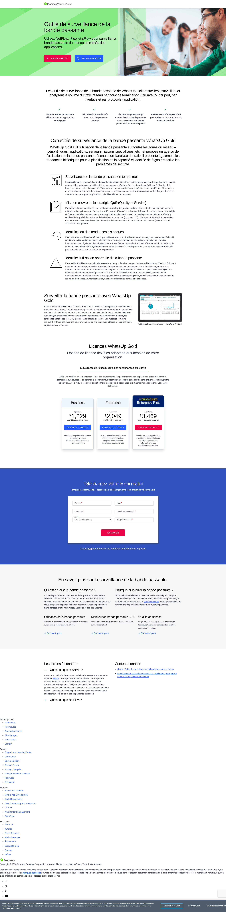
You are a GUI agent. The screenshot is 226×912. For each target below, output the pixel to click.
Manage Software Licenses (17, 773)
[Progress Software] (7, 861)
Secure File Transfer (14, 790)
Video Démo (10, 739)
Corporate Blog (12, 846)
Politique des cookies (11, 908)
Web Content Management (17, 812)
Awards (8, 829)
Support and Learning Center (18, 752)
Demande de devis (13, 731)
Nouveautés (10, 727)
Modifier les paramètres (215, 906)
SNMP (56, 678)
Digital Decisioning (13, 799)
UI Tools (8, 807)
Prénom (78, 503)
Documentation (12, 761)
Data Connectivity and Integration (20, 803)
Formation (9, 782)
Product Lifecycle (13, 769)
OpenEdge (9, 816)
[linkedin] (6, 892)
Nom (119, 503)
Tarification (10, 722)
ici (89, 548)
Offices (8, 854)
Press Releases (12, 833)
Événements (10, 841)
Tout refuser (194, 906)
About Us (9, 824)
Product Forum (12, 765)
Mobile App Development (16, 795)
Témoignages (11, 735)
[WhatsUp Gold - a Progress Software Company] (113, 4)
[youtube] (6, 896)
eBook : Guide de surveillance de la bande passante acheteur (145, 669)
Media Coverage (12, 837)
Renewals (9, 778)
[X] (6, 887)
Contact (8, 744)
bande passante (151, 602)
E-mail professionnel (125, 511)
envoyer (113, 532)
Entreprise (79, 511)
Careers (8, 850)
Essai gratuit (60, 58)
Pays (75, 517)
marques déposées (32, 873)
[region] (113, 906)
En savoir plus (91, 58)
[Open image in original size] (160, 307)
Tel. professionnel (124, 520)
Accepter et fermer (172, 906)
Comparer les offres (77, 427)
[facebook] (6, 882)
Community (10, 756)
